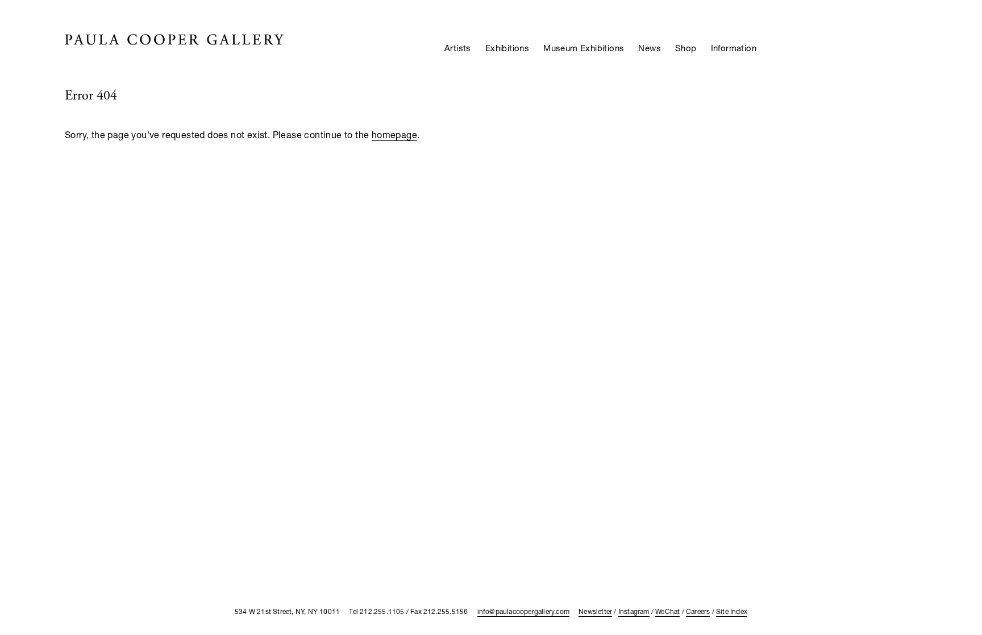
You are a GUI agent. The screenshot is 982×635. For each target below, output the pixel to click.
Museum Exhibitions (583, 48)
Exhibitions (507, 48)
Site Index (731, 611)
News (649, 48)
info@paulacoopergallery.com (523, 611)
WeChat (667, 611)
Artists (457, 48)
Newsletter (595, 611)
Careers (698, 611)
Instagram (634, 611)
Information (733, 48)
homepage (394, 134)
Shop (686, 48)
